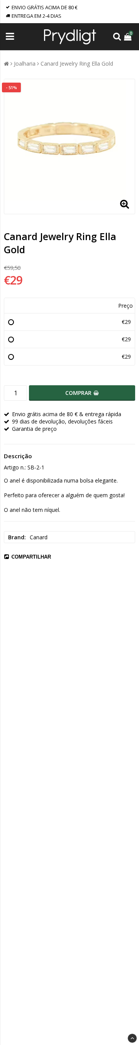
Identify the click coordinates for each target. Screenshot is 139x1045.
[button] (128, 36)
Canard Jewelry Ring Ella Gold (77, 63)
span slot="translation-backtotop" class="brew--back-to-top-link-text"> (132, 1038)
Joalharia (25, 63)
